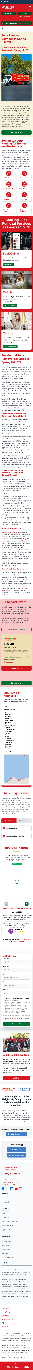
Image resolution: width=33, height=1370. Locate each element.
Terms (18, 1009)
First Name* (6, 958)
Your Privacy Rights (10, 1323)
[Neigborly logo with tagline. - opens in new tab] (25, 1089)
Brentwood (8, 724)
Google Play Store (18, 1155)
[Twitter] (7, 1188)
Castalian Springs (10, 726)
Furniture (6, 177)
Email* (5, 974)
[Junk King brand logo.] (8, 1089)
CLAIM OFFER (16, 668)
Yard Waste (23, 199)
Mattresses (23, 188)
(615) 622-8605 (9, 305)
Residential (10, 821)
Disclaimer (4, 1326)
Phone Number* (7, 982)
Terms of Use (5, 1308)
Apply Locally (6, 1230)
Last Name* (6, 966)
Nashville (4, 539)
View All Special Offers (15, 629)
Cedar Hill (8, 727)
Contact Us (5, 1217)
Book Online (10, 13)
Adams (7, 713)
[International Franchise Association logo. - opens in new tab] (4, 1263)
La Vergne (8, 744)
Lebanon (8, 746)
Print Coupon (9, 662)
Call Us (25, 13)
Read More (15, 1078)
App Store (17, 1149)
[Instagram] (20, 1188)
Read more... (8, 751)
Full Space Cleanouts (22, 210)
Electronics (23, 177)
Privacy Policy (21, 1018)
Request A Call (16, 1024)
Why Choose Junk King (9, 1221)
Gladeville (8, 738)
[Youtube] (16, 1188)
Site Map (4, 1253)
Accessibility (5, 1315)
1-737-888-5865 (10, 346)
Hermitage (8, 742)
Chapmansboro (10, 729)
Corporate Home (7, 1257)
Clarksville (8, 731)
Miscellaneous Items (8, 210)
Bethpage (8, 722)
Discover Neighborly (15, 1134)
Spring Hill (19, 541)
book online (5, 590)
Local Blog (5, 1245)
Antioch (7, 714)
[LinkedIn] (11, 1188)
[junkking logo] (16, 1167)
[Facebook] (2, 1188)
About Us (4, 1213)
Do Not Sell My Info (7, 1319)
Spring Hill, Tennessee (9, 532)
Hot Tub (6, 199)
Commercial (25, 821)
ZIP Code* (6, 990)
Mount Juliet (9, 748)
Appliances (7, 188)
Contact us (19, 588)
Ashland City (9, 718)
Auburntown (9, 720)
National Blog (6, 1241)
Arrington (8, 716)
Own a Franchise (7, 1226)
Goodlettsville (9, 740)
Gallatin (7, 737)
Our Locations (6, 1249)
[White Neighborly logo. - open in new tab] (5, 2)
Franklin (7, 735)
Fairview (7, 733)
